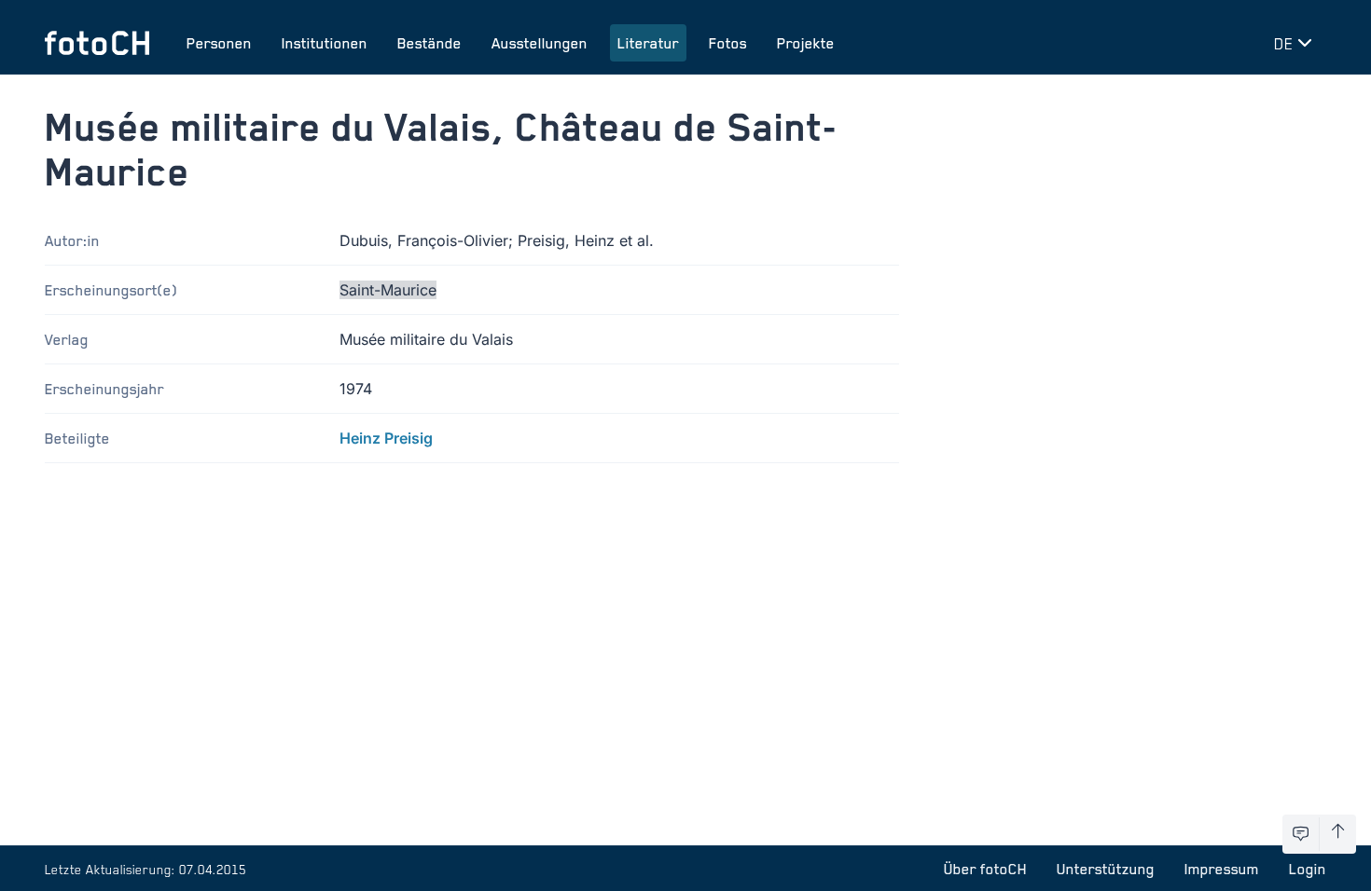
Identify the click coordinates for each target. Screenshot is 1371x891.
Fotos (728, 42)
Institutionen (324, 42)
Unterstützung (1106, 868)
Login (1307, 868)
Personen (219, 42)
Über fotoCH (985, 868)
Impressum (1221, 868)
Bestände (429, 42)
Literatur (648, 42)
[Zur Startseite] (97, 43)
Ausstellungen (540, 42)
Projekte (806, 42)
